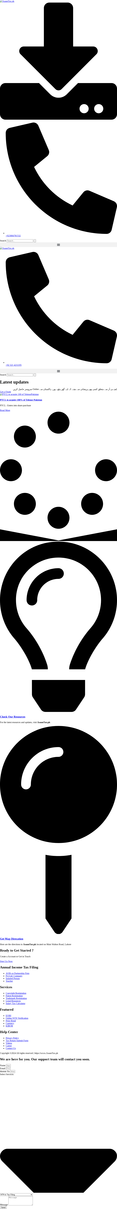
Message (4, 1204)
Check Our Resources (12, 716)
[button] (58, 244)
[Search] (35, 240)
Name (3, 1065)
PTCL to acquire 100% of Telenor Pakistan (21, 400)
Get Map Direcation (11, 938)
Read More (5, 410)
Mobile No (5, 1071)
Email (3, 1068)
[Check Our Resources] (58, 711)
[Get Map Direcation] (58, 933)
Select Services (7, 1074)
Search (3, 240)
